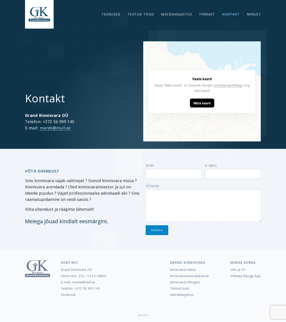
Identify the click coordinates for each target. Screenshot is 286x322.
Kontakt (231, 14)
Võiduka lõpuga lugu (245, 276)
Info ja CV (237, 269)
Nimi (150, 165)
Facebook (68, 295)
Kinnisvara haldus (183, 269)
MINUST (254, 14)
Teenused (111, 14)
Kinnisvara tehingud (185, 282)
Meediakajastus (176, 14)
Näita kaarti (202, 103)
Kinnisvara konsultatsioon (189, 276)
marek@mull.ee (55, 127)
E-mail (211, 165)
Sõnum (152, 186)
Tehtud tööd (141, 14)
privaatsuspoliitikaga (228, 85)
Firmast (207, 14)
